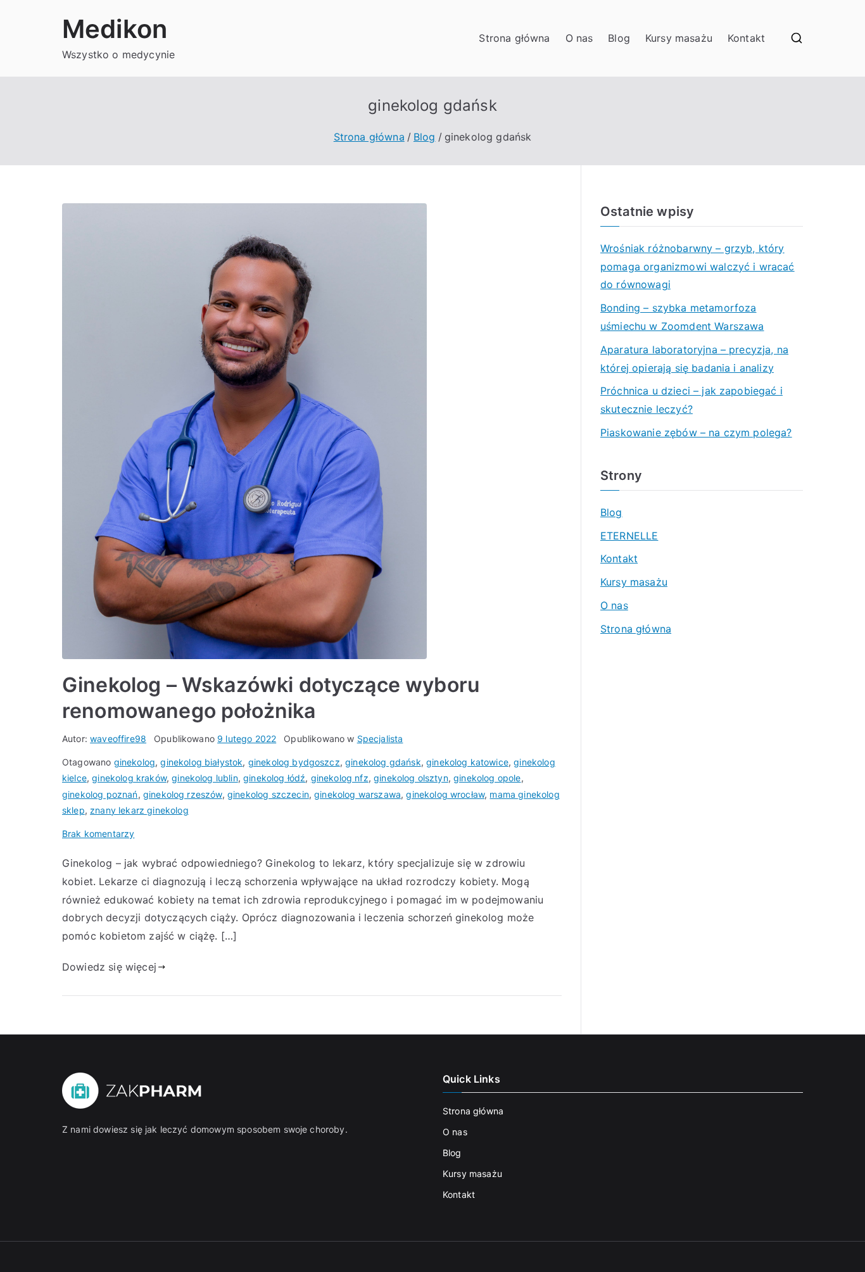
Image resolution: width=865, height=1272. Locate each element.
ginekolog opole (487, 777)
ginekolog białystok (201, 762)
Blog (619, 38)
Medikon (114, 28)
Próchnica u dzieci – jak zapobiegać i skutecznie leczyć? (691, 399)
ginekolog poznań (100, 794)
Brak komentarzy (98, 833)
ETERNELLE (629, 535)
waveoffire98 (118, 738)
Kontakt (746, 38)
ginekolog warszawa (357, 794)
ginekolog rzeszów (182, 794)
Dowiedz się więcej (109, 966)
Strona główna (514, 38)
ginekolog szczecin (268, 794)
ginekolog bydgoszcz (294, 762)
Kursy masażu (678, 38)
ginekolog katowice (467, 762)
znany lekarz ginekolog (139, 810)
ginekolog (134, 762)
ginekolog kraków (129, 777)
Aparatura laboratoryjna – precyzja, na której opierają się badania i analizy (694, 358)
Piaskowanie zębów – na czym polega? (696, 432)
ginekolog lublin (205, 777)
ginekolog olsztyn (411, 777)
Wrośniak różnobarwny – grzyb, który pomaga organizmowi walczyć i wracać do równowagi (697, 266)
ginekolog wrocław (445, 794)
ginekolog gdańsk (383, 762)
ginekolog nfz (340, 777)
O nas (579, 38)
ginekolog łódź (274, 777)
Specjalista (380, 738)
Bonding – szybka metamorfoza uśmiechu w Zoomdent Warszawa (682, 316)
